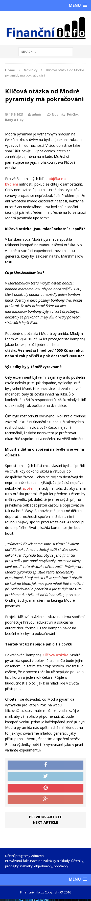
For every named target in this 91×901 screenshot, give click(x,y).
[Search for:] (45, 51)
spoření (29, 488)
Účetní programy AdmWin (24, 855)
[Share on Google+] (45, 799)
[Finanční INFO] (45, 28)
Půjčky (72, 114)
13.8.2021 (16, 114)
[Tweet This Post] (45, 776)
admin (37, 114)
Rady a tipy (14, 119)
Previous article (45, 816)
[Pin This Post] (45, 788)
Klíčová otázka (55, 655)
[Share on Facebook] (45, 765)
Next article (45, 822)
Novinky (58, 114)
